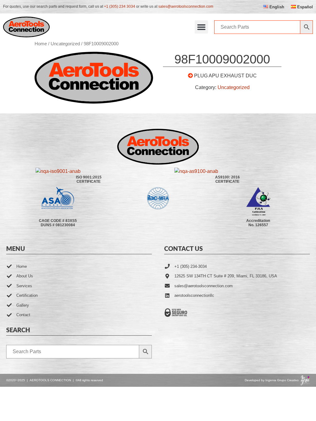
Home (41, 43)
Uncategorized (65, 43)
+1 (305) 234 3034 (119, 6)
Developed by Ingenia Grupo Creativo (272, 380)
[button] (201, 27)
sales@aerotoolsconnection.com (185, 6)
